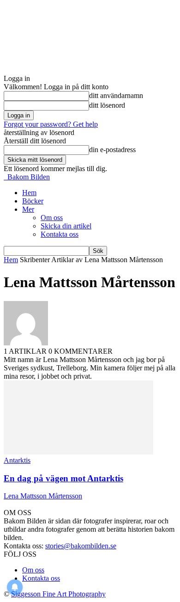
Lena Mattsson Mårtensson (43, 496)
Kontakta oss (59, 234)
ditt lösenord (107, 105)
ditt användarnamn (116, 95)
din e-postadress (112, 150)
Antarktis (17, 460)
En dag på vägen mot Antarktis (63, 478)
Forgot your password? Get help (51, 124)
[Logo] (5, 177)
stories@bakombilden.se (80, 546)
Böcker (32, 201)
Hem (29, 193)
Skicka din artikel (66, 226)
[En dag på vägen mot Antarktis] (78, 452)
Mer (28, 209)
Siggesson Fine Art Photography (58, 594)
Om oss (52, 217)
